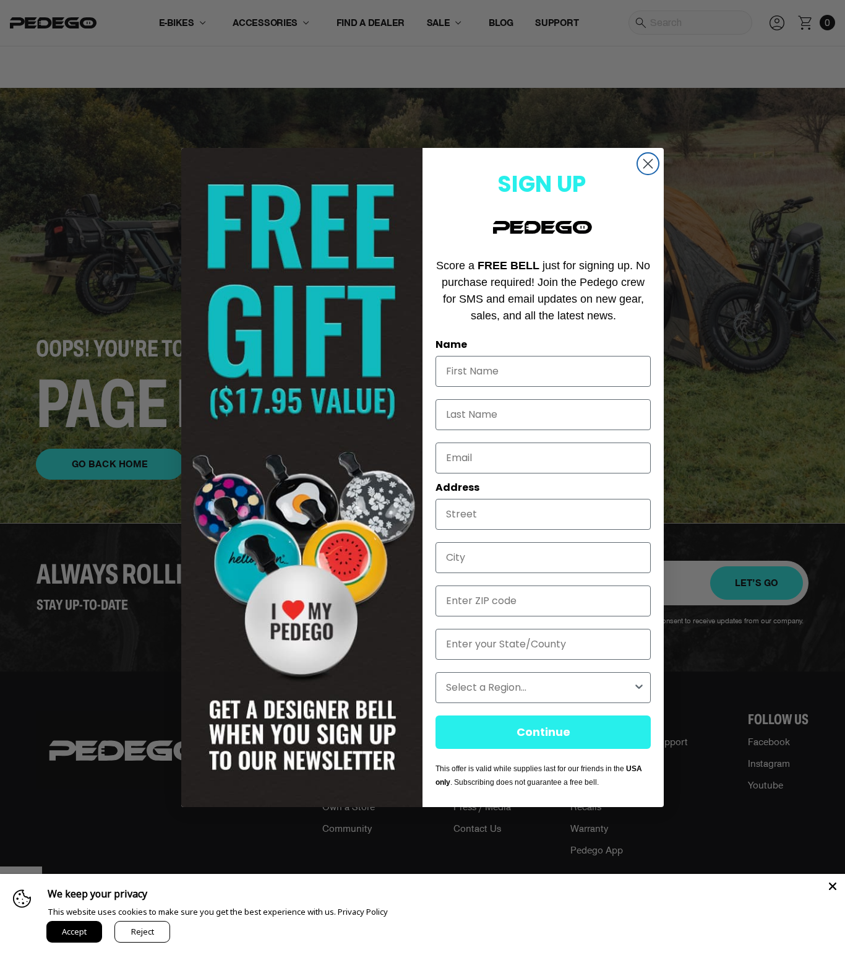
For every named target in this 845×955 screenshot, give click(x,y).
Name (451, 344)
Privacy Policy (363, 911)
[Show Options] (639, 687)
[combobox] (539, 687)
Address (457, 487)
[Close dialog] (648, 164)
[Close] (832, 886)
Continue (543, 732)
